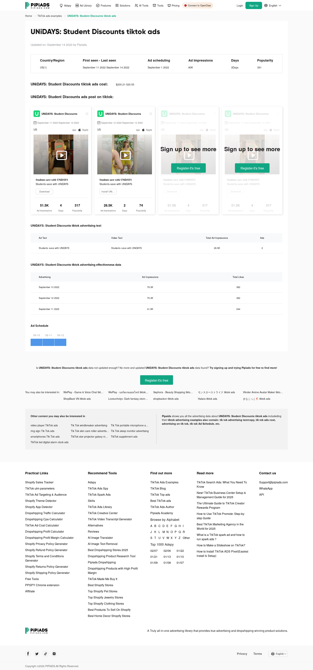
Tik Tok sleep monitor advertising (130, 431)
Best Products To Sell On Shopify (109, 610)
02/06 (167, 551)
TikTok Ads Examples (164, 482)
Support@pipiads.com (273, 482)
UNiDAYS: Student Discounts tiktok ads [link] (91, 16)
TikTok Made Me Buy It (102, 579)
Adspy (92, 482)
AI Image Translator (100, 537)
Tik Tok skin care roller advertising (90, 431)
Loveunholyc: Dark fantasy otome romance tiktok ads (130, 398)
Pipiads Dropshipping (102, 562)
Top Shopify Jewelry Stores (105, 597)
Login (240, 5)
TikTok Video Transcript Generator (110, 519)
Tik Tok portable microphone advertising (131, 425)
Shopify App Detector (39, 507)
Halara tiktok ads (207, 398)
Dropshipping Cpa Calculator (44, 519)
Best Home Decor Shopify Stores (109, 616)
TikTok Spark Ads (99, 494)
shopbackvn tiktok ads (166, 398)
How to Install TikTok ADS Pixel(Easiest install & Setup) (222, 553)
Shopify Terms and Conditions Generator (44, 558)
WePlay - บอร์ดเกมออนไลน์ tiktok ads (129, 392)
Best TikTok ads (160, 501)
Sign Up (253, 5)
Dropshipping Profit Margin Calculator (49, 537)
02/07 (154, 551)
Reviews (93, 531)
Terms (257, 654)
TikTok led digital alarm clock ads (49, 442)
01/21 (154, 557)
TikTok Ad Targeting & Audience (46, 494)
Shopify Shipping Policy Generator (47, 573)
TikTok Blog (158, 488)
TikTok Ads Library (100, 507)
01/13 (167, 557)
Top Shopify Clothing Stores (106, 603)
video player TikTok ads (44, 425)
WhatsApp (266, 488)
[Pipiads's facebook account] (28, 654)
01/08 (167, 562)
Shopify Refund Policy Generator (46, 550)
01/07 (180, 562)
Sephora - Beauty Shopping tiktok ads (175, 392)
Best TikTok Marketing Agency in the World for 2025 (220, 526)
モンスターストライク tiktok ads (216, 392)
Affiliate (30, 591)
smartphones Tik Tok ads (45, 436)
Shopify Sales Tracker (39, 482)
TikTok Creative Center (103, 513)
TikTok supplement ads (124, 436)
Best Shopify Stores (100, 585)
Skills (91, 501)
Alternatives (95, 525)
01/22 (180, 551)
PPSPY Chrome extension (42, 585)
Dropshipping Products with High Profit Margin (113, 570)
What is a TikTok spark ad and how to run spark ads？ (221, 537)
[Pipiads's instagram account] (54, 654)
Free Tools (32, 579)
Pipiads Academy (161, 513)
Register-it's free (188, 168)
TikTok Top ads (160, 494)
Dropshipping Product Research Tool (111, 556)
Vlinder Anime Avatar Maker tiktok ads (265, 392)
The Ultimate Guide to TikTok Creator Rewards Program (221, 505)
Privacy (242, 654)
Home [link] (29, 16)
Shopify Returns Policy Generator (46, 566)
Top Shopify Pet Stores (102, 591)
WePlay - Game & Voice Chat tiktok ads (85, 392)
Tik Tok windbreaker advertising (89, 425)
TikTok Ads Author (162, 507)
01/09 (154, 562)
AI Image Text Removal (103, 544)
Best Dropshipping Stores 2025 (108, 550)
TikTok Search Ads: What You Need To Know (222, 484)
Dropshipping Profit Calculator (44, 531)
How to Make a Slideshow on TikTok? (221, 545)
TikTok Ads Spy (98, 488)
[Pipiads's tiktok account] (45, 654)
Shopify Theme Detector (40, 501)
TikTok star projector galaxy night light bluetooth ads (91, 436)
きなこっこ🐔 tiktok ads (256, 398)
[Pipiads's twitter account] (37, 654)
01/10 (180, 557)
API (261, 494)
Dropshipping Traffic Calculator (45, 513)
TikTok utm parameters (40, 488)
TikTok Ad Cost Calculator (42, 525)
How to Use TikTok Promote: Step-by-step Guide (221, 516)
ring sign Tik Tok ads (42, 431)
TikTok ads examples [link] (49, 16)
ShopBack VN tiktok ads (77, 398)
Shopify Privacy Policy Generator (46, 544)
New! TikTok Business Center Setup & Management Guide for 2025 (221, 495)
